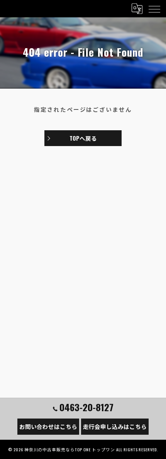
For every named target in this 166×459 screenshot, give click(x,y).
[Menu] (154, 8)
